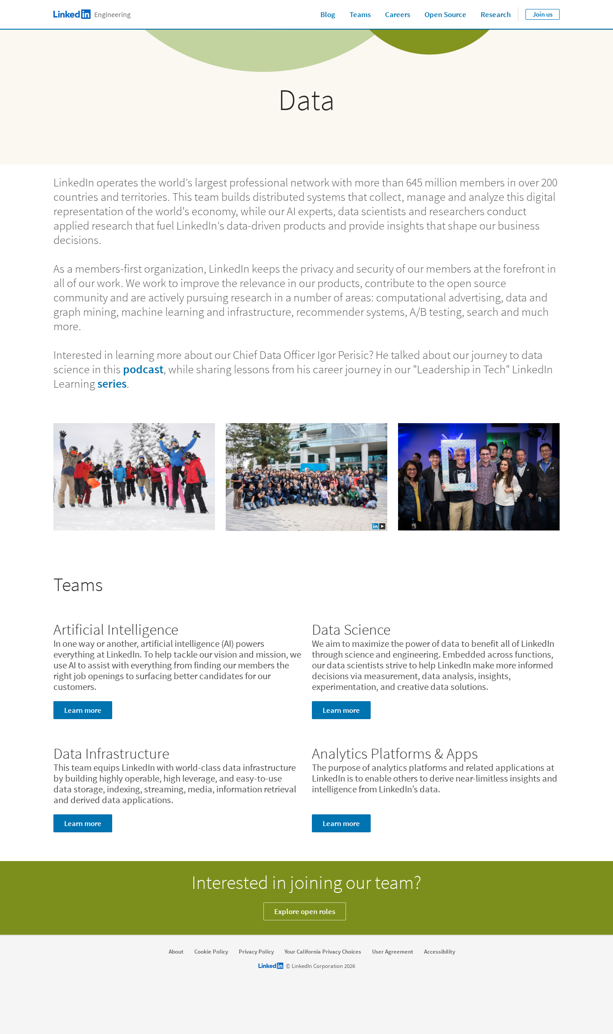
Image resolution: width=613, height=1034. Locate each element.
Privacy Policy (256, 951)
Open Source (445, 14)
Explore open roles (304, 911)
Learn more (82, 710)
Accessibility (439, 951)
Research (496, 14)
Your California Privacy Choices (323, 951)
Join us (542, 14)
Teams (360, 14)
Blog (327, 14)
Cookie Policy (211, 951)
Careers (397, 14)
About (176, 951)
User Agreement (392, 951)
